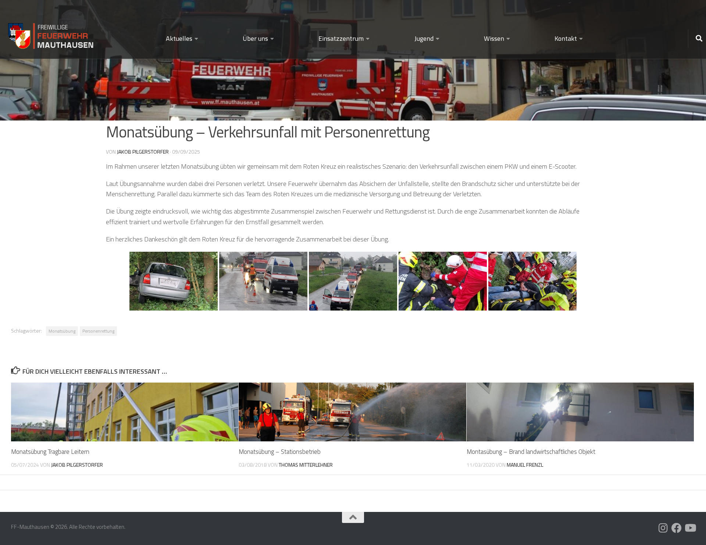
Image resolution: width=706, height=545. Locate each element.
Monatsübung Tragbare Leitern (50, 451)
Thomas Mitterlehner (306, 465)
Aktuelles (179, 38)
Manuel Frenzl (525, 465)
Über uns (255, 38)
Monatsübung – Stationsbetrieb (280, 451)
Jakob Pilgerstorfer (143, 151)
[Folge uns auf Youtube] (690, 528)
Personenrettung (98, 330)
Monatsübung (62, 330)
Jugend (424, 38)
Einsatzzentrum (341, 38)
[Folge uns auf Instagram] (663, 528)
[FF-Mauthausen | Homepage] (51, 33)
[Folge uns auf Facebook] (676, 528)
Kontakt (566, 38)
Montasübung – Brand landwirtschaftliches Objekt (531, 451)
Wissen (494, 38)
